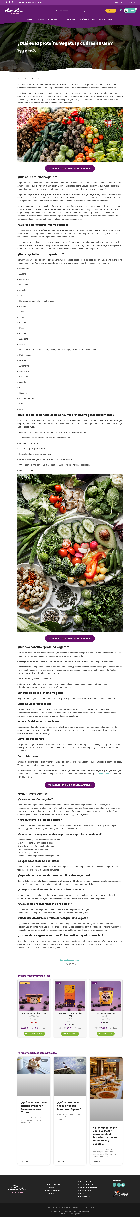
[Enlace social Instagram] (9, 2)
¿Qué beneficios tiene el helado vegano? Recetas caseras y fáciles (34, 1107)
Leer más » (25, 1162)
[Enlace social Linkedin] (73, 964)
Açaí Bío (31, 1016)
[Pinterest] (123, 1185)
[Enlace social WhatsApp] (76, 964)
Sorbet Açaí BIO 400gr (106, 1013)
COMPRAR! (111, 10)
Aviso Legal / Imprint (88, 1207)
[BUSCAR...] (83, 10)
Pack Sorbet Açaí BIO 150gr (34, 1013)
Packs (38, 1016)
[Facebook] (114, 1185)
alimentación (104, 774)
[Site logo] (13, 10)
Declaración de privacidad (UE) (71, 1207)
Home (20, 79)
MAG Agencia (75, 1214)
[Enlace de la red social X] (66, 964)
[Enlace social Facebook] (6, 2)
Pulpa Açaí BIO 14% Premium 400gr (70, 1014)
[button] (70, 1034)
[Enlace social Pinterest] (12, 2)
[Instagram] (119, 1185)
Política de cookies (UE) (53, 1207)
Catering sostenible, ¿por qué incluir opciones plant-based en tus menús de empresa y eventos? (105, 1136)
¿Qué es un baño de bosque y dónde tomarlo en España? (69, 1106)
